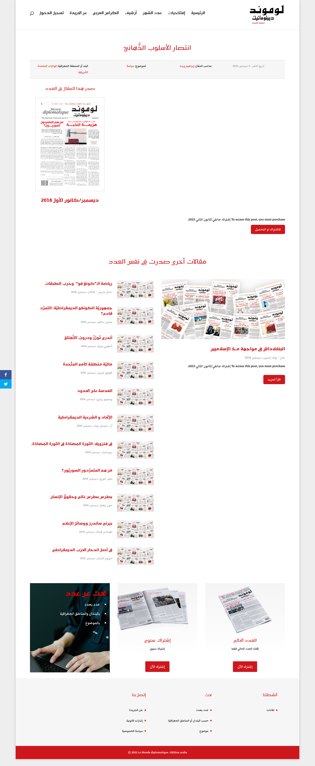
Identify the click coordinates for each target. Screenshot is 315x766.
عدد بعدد (92, 604)
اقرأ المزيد (274, 379)
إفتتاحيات (176, 13)
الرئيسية (198, 13)
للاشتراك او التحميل (268, 229)
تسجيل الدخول (51, 13)
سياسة (130, 66)
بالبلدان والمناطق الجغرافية (80, 613)
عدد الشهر (152, 13)
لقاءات (270, 710)
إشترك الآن (157, 666)
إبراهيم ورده (187, 66)
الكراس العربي (106, 13)
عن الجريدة (78, 13)
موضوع (203, 731)
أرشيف (131, 13)
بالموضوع (92, 623)
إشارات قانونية (134, 720)
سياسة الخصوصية (132, 731)
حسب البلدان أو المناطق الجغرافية (188, 720)
